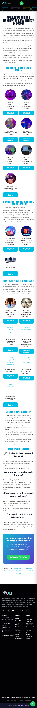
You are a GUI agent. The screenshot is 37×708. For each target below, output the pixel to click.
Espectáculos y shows (15, 571)
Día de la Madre (19, 651)
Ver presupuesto (18, 687)
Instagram (28, 700)
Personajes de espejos (30, 633)
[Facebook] (3, 610)
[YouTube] (13, 610)
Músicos (26, 9)
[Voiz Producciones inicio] (18, 592)
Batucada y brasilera (7, 662)
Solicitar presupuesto (18, 637)
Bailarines (17, 627)
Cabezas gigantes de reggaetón (29, 623)
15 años (28, 617)
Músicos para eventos (7, 647)
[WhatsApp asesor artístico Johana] (32, 703)
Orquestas (4, 649)
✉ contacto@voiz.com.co (7, 634)
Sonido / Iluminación (18, 629)
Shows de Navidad (28, 629)
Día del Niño (18, 659)
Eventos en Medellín (29, 637)
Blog (7, 700)
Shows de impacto (17, 617)
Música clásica (5, 653)
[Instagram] (8, 610)
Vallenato (4, 660)
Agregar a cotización (10, 112)
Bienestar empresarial (18, 662)
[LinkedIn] (27, 610)
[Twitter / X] (22, 610)
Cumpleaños (18, 657)
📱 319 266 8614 (6, 623)
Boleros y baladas (6, 658)
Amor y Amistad (19, 649)
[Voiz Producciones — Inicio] (6, 3)
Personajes (15, 9)
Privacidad (14, 700)
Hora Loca (29, 619)
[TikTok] (17, 610)
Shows (5, 9)
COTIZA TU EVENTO (18, 682)
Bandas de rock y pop (7, 656)
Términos (20, 700)
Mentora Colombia (23, 705)
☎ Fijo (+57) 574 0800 (6, 630)
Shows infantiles (30, 627)
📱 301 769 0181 (6, 628)
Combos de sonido (19, 568)
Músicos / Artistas (17, 623)
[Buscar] (22, 3)
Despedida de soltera (19, 654)
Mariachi (4, 651)
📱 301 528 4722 (6, 625)
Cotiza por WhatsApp (19, 557)
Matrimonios (18, 647)
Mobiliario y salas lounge (19, 633)
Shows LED (18, 621)
